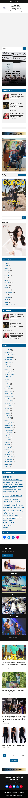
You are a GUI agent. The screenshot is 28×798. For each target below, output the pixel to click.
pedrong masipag (6, 517)
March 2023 (8, 418)
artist (21, 480)
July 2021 (7, 466)
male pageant (7, 501)
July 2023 (7, 408)
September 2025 (9, 359)
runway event (14, 518)
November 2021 (9, 457)
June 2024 (7, 381)
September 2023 (9, 403)
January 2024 (8, 393)
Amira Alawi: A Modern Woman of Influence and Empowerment (17, 96)
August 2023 (8, 406)
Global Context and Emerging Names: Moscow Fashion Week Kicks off (16, 105)
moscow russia (6, 509)
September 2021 (9, 461)
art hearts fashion (11, 479)
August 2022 (8, 435)
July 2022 (7, 437)
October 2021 (8, 459)
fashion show (6, 491)
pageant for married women (9, 515)
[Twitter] (13, 1)
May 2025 (7, 367)
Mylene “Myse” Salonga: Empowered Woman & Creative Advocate (17, 115)
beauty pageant (13, 482)
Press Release (8, 292)
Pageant (7, 290)
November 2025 (9, 355)
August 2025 (8, 362)
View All (22, 175)
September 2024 (9, 374)
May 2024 (7, 384)
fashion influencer (17, 489)
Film (6, 278)
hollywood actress (6, 498)
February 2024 (8, 391)
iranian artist (18, 498)
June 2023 (7, 410)
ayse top (5, 482)
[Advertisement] (14, 28)
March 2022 (8, 447)
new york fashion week (12, 511)
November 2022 (9, 427)
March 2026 (8, 350)
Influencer (7, 282)
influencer (13, 498)
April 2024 (7, 386)
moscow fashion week (7, 507)
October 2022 (8, 430)
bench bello (5, 484)
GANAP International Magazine (16, 7)
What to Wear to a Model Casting (13, 745)
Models (6, 285)
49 (23, 756)
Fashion (7, 275)
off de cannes (10, 513)
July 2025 (7, 364)
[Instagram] (17, 1)
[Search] (24, 48)
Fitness (6, 280)
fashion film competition (8, 489)
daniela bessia (6, 486)
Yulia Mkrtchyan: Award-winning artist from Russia (13, 691)
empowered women (9, 488)
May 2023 (7, 413)
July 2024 (7, 379)
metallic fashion (6, 503)
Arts (6, 263)
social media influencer (9, 524)
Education (7, 270)
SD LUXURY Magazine (7, 520)
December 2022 (9, 425)
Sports (6, 295)
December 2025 (9, 352)
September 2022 (9, 432)
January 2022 (8, 452)
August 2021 (8, 464)
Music (6, 287)
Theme (6, 299)
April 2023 (7, 415)
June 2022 (7, 440)
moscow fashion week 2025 (18, 507)
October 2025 (8, 357)
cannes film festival (19, 484)
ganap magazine (12, 495)
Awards (6, 265)
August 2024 (8, 376)
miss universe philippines (13, 505)
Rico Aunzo (9, 518)
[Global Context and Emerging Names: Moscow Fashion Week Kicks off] (6, 105)
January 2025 (8, 372)
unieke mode (5, 527)
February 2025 (8, 369)
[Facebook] (11, 1)
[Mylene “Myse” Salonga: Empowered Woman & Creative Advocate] (6, 116)
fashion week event (13, 491)
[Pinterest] (21, 786)
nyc (22, 511)
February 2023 (8, 420)
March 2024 (8, 389)
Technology (8, 297)
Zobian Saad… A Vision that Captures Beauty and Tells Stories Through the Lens (14, 664)
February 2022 (8, 449)
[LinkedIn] (15, 1)
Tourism (7, 302)
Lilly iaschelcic (6, 499)
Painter (16, 515)
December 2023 (9, 396)
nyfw (5, 513)
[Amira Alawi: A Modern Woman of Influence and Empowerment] (6, 97)
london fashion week (14, 499)
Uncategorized (8, 304)
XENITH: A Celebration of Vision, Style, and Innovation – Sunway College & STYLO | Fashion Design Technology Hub (14, 719)
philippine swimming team (16, 517)
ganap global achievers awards (9, 493)
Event (6, 273)
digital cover (14, 486)
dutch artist (20, 486)
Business (7, 268)
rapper (4, 518)
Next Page (14, 760)
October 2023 (8, 401)
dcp (10, 486)
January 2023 (8, 423)
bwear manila (11, 484)
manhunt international (17, 501)
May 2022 (7, 442)
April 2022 (7, 444)
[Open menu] (2, 44)
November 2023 (9, 398)
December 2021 (9, 454)
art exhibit (7, 477)
